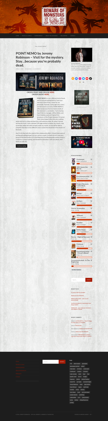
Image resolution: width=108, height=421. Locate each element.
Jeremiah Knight (87, 381)
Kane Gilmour (73, 387)
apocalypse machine (74, 366)
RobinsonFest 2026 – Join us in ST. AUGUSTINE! (79, 299)
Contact (72, 35)
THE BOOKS (78, 325)
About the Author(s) (52, 35)
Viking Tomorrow (84, 400)
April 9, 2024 (19, 69)
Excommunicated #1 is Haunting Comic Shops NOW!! (81, 304)
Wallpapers (64, 35)
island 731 (72, 381)
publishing (81, 394)
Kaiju (81, 384)
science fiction (85, 397)
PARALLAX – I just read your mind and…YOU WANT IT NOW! (81, 308)
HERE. (52, 92)
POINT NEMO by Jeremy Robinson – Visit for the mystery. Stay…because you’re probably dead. (40, 59)
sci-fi (79, 397)
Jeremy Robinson (74, 384)
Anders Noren (84, 414)
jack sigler (79, 381)
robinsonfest (73, 397)
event (80, 374)
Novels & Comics (27, 35)
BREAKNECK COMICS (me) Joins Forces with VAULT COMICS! (81, 335)
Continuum (72, 371)
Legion (79, 387)
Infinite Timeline (85, 379)
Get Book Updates (76, 269)
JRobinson (28, 69)
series (71, 400)
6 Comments (37, 69)
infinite (78, 379)
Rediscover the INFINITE (77, 295)
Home (17, 35)
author (82, 366)
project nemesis (73, 394)
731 (71, 363)
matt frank (85, 387)
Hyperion (72, 379)
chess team (72, 368)
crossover (85, 371)
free (88, 374)
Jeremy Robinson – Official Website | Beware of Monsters (37, 414)
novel (78, 392)
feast (84, 374)
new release (72, 392)
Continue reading (21, 146)
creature (79, 371)
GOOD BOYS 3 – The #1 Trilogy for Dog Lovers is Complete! (81, 321)
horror (79, 376)
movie (77, 389)
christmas (79, 368)
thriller (76, 400)
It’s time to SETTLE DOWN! (78, 292)
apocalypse (84, 363)
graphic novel (73, 376)
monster (72, 389)
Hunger (85, 376)
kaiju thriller (87, 384)
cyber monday (73, 374)
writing (71, 402)
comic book (86, 368)
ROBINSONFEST (39, 35)
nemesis (82, 389)
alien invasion (77, 363)
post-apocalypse (85, 392)
